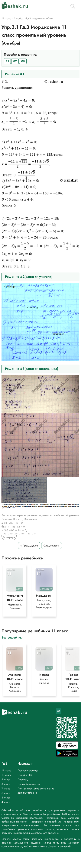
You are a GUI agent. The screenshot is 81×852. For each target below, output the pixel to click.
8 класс (6, 784)
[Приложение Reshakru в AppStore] (67, 748)
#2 (15, 61)
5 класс (6, 797)
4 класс (6, 802)
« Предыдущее (29, 545)
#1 (7, 61)
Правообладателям (29, 784)
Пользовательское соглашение (36, 788)
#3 (23, 61)
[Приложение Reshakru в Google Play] (67, 756)
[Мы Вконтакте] (58, 711)
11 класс (6, 770)
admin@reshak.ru (27, 792)
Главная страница (28, 770)
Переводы (23, 779)
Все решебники (12, 637)
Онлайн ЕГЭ (25, 775)
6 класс (6, 793)
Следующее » (52, 545)
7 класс (6, 788)
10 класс (6, 775)
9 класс (6, 779)
